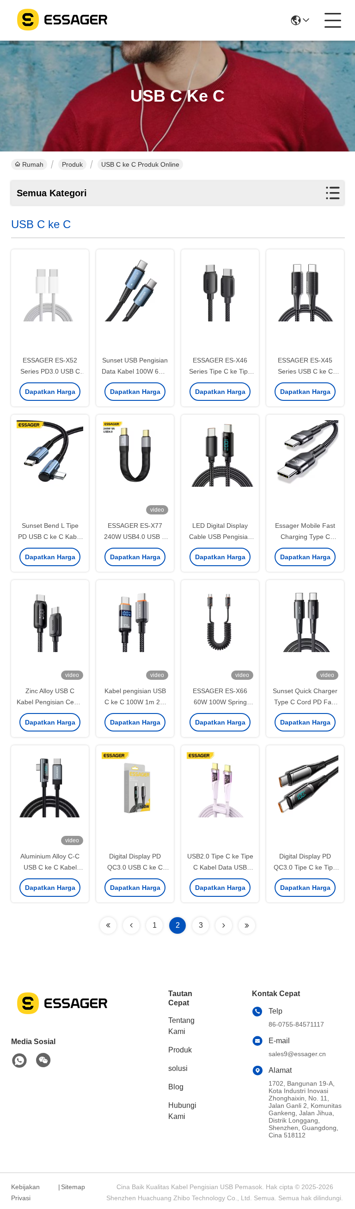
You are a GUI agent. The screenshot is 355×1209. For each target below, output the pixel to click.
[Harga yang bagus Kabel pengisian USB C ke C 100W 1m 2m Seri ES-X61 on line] (135, 634)
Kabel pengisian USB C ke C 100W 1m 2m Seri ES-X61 (135, 702)
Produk (72, 164)
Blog (176, 1087)
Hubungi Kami (182, 1110)
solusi (178, 1068)
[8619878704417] (19, 1060)
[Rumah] (62, 1014)
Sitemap (73, 1187)
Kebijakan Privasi (25, 1192)
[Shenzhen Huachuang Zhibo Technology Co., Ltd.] (62, 20)
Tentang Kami (181, 1025)
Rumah (32, 164)
